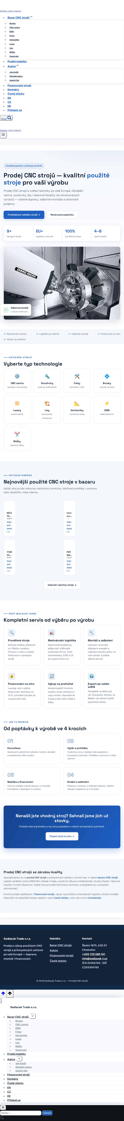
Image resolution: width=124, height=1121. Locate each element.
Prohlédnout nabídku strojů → (24, 214)
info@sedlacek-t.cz (94, 958)
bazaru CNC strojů (108, 877)
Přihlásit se (15, 110)
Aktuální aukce (16, 76)
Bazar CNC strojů (61, 945)
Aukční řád (14, 80)
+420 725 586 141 (93, 954)
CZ (9, 102)
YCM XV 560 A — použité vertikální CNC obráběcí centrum (9, 554)
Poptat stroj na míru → (62, 836)
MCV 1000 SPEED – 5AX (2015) (9, 515)
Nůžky (12, 52)
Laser (12, 44)
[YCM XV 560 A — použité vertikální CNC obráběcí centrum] (9, 543)
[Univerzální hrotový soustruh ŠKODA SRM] (69, 504)
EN (9, 97)
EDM (12, 31)
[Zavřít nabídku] (1, 1000)
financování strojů (44, 894)
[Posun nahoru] (3, 994)
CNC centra (15, 27)
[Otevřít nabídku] (3, 135)
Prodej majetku (17, 61)
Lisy (11, 48)
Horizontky (14, 40)
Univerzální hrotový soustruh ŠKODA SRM (69, 515)
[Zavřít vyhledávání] (3, 1107)
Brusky (13, 23)
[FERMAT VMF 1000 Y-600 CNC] (69, 543)
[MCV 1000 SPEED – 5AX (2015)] (9, 504)
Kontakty (13, 89)
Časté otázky (16, 93)
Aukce (54, 950)
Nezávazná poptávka (62, 214)
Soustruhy (14, 56)
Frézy (12, 36)
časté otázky (61, 897)
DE (9, 106)
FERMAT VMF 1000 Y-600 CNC (69, 554)
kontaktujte (94, 897)
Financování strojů (19, 85)
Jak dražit (14, 72)
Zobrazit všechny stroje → (62, 585)
